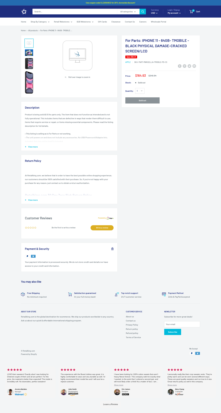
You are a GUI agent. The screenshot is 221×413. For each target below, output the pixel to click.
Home (23, 30)
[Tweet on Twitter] (189, 66)
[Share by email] (194, 66)
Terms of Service (133, 337)
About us (130, 316)
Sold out (142, 100)
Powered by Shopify (29, 354)
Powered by (102, 218)
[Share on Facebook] (179, 66)
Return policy (132, 329)
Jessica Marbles (21, 389)
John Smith (72, 389)
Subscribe (172, 332)
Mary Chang (179, 389)
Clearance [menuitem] (115, 21)
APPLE (128, 62)
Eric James (126, 389)
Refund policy (132, 333)
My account (173, 13)
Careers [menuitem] (142, 21)
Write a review (102, 228)
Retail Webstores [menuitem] (61, 21)
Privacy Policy (132, 324)
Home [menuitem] (23, 21)
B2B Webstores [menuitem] (84, 21)
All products (33, 30)
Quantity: (129, 91)
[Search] (143, 11)
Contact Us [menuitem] (130, 21)
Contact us (131, 320)
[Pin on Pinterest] (184, 66)
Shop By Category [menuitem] (39, 21)
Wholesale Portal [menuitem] (158, 21)
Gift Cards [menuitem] (102, 21)
